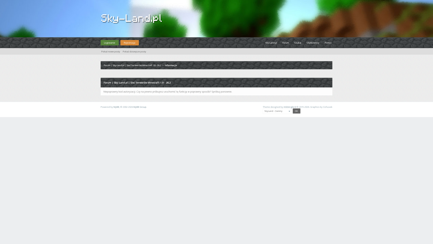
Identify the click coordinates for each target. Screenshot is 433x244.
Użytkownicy (313, 42)
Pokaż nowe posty (110, 51)
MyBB (116, 106)
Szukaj (297, 42)
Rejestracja (129, 42)
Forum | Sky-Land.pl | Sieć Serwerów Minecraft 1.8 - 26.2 (132, 65)
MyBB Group (139, 106)
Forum (285, 42)
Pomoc (328, 42)
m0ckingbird (290, 106)
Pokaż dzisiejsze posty (134, 51)
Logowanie (109, 42)
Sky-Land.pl (271, 42)
